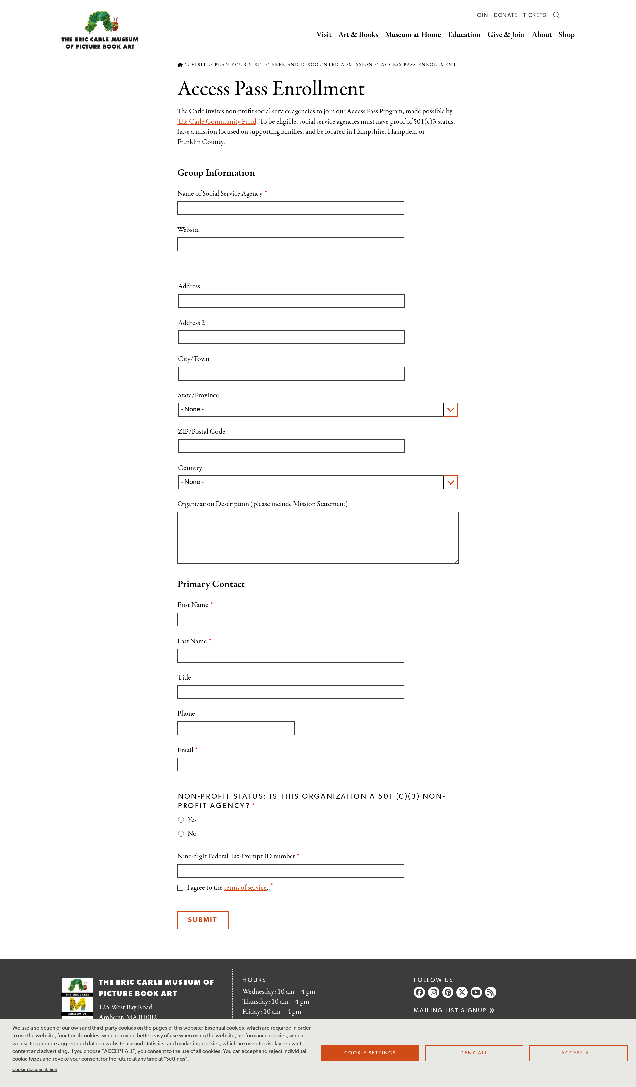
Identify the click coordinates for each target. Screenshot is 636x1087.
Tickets (535, 15)
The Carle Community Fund (216, 122)
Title (184, 678)
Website (188, 230)
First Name (192, 605)
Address (189, 286)
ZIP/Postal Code (201, 432)
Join (481, 15)
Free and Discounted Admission (322, 65)
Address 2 (191, 323)
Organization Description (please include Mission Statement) (262, 504)
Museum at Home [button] (413, 34)
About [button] (542, 34)
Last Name (192, 641)
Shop (566, 34)
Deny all (474, 1053)
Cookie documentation (34, 1069)
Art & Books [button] (358, 34)
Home (180, 65)
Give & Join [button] (506, 34)
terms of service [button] (245, 888)
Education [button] (464, 34)
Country (190, 468)
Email (185, 750)
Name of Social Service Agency (219, 194)
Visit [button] (324, 34)
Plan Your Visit (239, 65)
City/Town (193, 359)
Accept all (578, 1053)
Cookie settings (370, 1053)
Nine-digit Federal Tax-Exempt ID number (236, 856)
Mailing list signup (450, 1011)
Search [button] (556, 15)
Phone (186, 714)
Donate (506, 15)
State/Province (198, 395)
